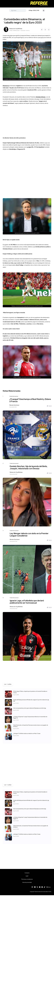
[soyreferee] (39, 3)
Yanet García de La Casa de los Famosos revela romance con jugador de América (30, 725)
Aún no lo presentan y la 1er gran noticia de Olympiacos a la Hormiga (29, 708)
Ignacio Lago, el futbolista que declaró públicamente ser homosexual (27, 601)
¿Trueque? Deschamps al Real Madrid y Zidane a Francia (30, 400)
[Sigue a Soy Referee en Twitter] (37, 887)
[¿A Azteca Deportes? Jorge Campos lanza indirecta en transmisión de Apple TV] (8, 719)
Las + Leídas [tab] (7, 684)
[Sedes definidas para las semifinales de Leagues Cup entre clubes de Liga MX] (8, 702)
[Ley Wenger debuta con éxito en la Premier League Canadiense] (27, 569)
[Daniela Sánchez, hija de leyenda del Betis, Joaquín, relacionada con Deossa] (27, 502)
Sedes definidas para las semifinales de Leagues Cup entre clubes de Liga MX (31, 700)
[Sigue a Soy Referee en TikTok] (44, 887)
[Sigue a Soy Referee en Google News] (48, 887)
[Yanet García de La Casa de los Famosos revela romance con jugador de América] (8, 727)
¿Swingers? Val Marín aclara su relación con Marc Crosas (26, 733)
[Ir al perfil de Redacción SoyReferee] (6, 29)
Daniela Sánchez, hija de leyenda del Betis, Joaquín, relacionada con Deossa (28, 467)
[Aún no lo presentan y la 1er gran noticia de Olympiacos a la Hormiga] (8, 711)
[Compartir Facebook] (41, 29)
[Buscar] (12, 10)
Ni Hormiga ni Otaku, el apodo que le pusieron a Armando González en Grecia (30, 692)
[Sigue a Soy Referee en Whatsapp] (32, 887)
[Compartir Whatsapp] (48, 29)
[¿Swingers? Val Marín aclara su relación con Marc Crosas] (8, 736)
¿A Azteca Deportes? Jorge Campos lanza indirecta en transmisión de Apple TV (30, 717)
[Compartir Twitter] (45, 29)
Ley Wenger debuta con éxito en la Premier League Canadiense (29, 534)
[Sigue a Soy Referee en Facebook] (35, 887)
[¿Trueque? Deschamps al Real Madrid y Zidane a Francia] (27, 435)
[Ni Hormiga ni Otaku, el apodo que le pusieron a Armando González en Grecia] (8, 694)
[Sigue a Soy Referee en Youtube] (42, 887)
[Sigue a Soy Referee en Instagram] (39, 887)
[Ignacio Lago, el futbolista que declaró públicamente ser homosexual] (27, 636)
